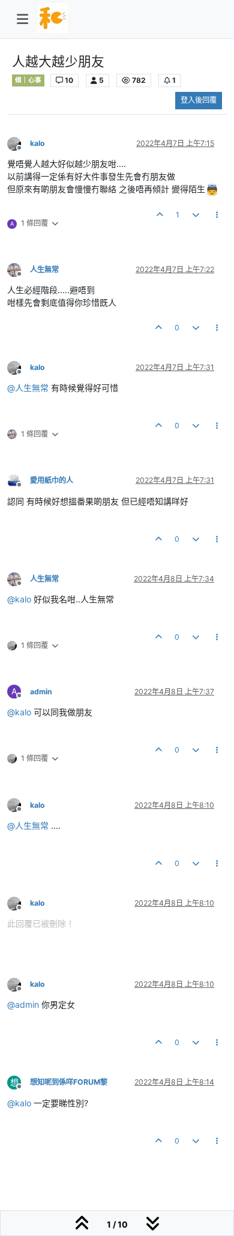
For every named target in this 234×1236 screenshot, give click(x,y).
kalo (37, 143)
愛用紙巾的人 (51, 480)
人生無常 (44, 269)
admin (41, 691)
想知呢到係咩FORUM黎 (68, 1081)
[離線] (18, 143)
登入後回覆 (199, 100)
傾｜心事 (28, 80)
